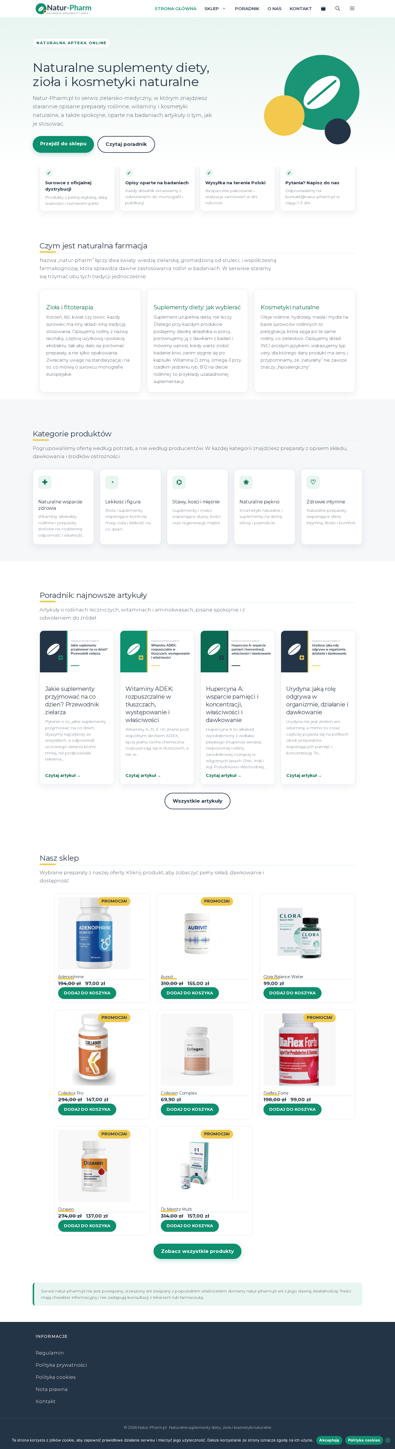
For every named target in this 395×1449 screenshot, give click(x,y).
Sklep (211, 8)
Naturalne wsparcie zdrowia (60, 505)
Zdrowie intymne (326, 502)
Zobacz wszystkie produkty (197, 1251)
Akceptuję (329, 1440)
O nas (274, 8)
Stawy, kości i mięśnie (195, 502)
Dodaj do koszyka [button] (87, 993)
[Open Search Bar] (338, 8)
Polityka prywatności (61, 1365)
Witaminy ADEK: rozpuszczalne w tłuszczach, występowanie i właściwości (149, 704)
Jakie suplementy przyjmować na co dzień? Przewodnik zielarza (72, 700)
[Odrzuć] (388, 1440)
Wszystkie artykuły (197, 801)
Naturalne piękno (259, 502)
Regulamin (50, 1353)
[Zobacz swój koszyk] (323, 8)
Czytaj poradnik (126, 144)
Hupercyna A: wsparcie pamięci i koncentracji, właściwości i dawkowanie (232, 704)
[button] (352, 8)
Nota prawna (52, 1389)
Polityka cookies (56, 1377)
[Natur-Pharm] (63, 8)
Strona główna (175, 8)
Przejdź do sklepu (63, 143)
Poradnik (247, 8)
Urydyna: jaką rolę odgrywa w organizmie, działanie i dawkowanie (317, 700)
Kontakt (301, 8)
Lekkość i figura (122, 502)
